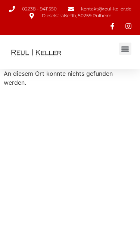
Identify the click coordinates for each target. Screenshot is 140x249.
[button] (125, 49)
